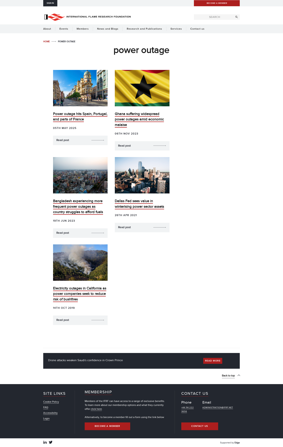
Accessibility (50, 413)
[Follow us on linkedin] (45, 442)
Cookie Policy (51, 401)
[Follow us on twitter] (50, 442)
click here (96, 409)
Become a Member (107, 426)
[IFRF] (87, 16)
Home (46, 41)
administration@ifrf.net (217, 407)
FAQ (45, 407)
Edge (237, 442)
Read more (212, 361)
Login (46, 418)
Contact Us (199, 426)
